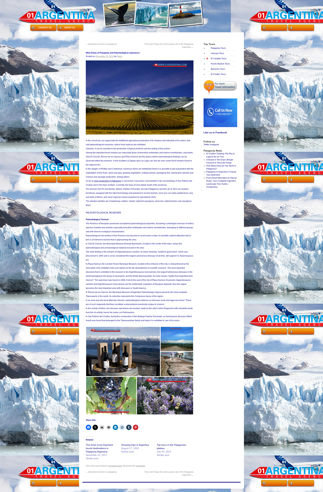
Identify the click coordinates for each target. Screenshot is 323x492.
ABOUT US (69, 27)
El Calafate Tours (218, 58)
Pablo (119, 56)
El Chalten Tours (218, 74)
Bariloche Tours (218, 69)
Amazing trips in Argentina (135, 445)
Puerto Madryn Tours (220, 64)
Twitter (206, 144)
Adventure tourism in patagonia (101, 44)
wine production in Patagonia (107, 181)
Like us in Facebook (215, 132)
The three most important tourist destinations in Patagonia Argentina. (99, 448)
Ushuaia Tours (217, 53)
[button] (123, 352)
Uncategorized (115, 466)
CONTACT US (45, 27)
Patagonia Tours (218, 48)
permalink (140, 466)
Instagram (214, 144)
